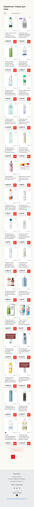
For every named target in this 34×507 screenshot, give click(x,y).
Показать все (17, 450)
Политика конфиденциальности (17, 498)
